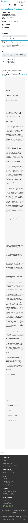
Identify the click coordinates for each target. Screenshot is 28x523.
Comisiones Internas (7, 462)
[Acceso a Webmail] (15, 5)
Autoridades (5, 459)
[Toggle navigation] (22, 5)
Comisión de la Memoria (8, 474)
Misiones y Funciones (8, 490)
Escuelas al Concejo (7, 503)
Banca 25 (5, 500)
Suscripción (5, 479)
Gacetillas (5, 478)
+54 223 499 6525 (20, 519)
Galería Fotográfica (7, 482)
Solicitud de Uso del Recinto (9, 485)
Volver (3, 452)
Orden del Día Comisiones (8, 472)
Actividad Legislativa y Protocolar (10, 502)
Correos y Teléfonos (7, 466)
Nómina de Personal (7, 463)
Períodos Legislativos (7, 498)
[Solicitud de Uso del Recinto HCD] (9, 5)
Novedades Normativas (8, 493)
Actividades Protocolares (8, 481)
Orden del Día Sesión (7, 470)
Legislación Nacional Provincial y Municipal (12, 494)
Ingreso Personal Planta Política (10, 465)
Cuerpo (4, 460)
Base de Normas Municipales (9, 491)
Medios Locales (6, 484)
